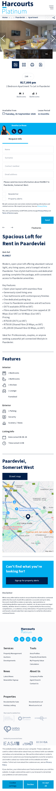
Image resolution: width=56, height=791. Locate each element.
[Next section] (12, 228)
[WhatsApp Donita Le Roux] (20, 131)
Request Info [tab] (15, 139)
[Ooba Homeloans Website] (12, 730)
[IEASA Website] (11, 744)
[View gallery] (15, 64)
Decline (30, 784)
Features (36, 228)
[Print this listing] (32, 64)
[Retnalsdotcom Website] (40, 719)
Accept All (45, 784)
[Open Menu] (51, 7)
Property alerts (15, 198)
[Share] (53, 17)
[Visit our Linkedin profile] (28, 639)
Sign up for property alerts (27, 580)
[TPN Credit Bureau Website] (28, 745)
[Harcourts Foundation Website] (24, 719)
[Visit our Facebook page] (16, 639)
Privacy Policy (42, 206)
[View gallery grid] (23, 64)
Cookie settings (12, 784)
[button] (3, 39)
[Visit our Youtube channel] (40, 639)
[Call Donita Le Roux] (14, 131)
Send (47, 220)
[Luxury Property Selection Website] (9, 719)
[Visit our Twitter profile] (22, 639)
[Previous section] (3, 228)
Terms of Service (8, 213)
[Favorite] (47, 17)
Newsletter (13, 194)
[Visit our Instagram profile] (34, 639)
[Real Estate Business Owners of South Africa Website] (41, 744)
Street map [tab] (15, 476)
